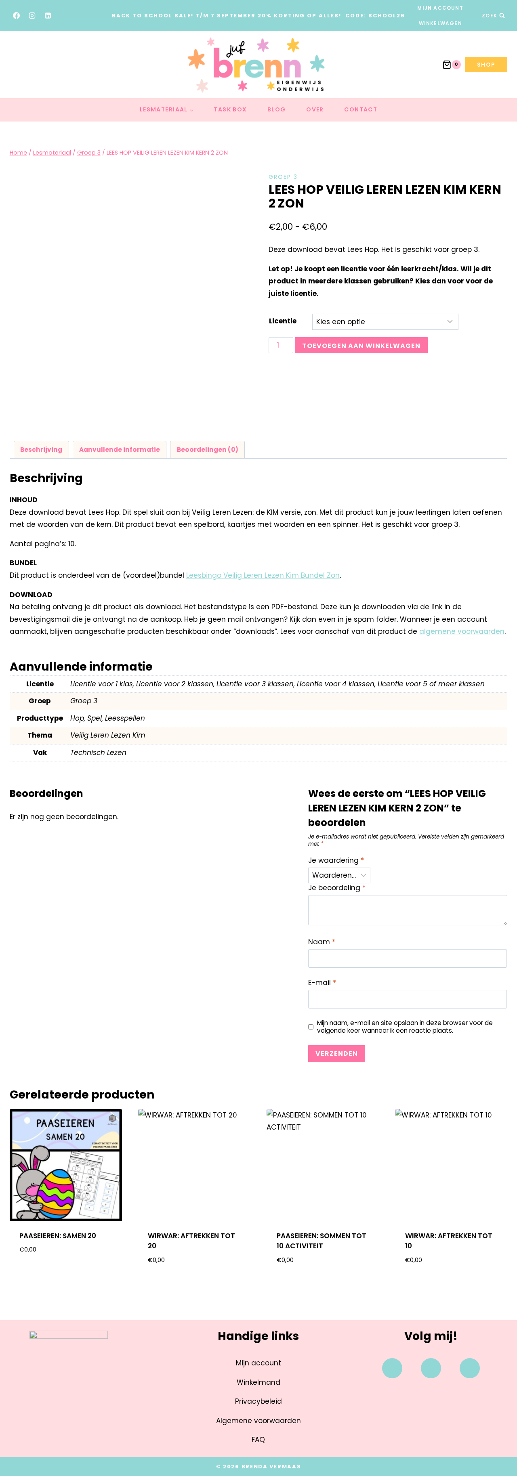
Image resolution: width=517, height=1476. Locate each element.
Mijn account (440, 7)
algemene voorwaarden (461, 631)
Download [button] (65, 1275)
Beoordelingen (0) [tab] (207, 449)
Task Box (230, 109)
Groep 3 (283, 177)
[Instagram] (32, 16)
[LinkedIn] (48, 16)
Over (315, 109)
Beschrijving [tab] (41, 449)
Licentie (282, 321)
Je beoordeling (337, 888)
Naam (321, 942)
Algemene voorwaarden (258, 1421)
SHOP (486, 65)
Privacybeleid (258, 1401)
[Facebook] (16, 16)
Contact (360, 109)
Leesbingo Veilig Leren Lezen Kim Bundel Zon (263, 575)
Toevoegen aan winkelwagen (361, 345)
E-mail (322, 982)
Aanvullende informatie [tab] (119, 449)
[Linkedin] (470, 1368)
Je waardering (336, 860)
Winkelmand (258, 1382)
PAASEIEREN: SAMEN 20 (57, 1236)
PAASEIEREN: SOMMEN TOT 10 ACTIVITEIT (321, 1241)
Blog (276, 109)
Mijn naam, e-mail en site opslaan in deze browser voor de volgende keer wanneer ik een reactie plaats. (405, 1027)
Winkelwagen (440, 23)
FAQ (258, 1440)
